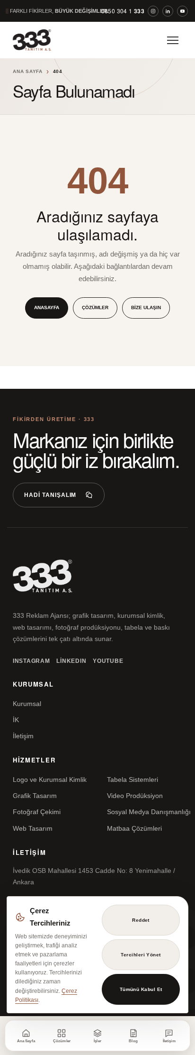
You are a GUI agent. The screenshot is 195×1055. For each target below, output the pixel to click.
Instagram (31, 661)
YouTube (108, 661)
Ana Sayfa (28, 71)
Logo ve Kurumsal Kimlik (50, 779)
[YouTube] (182, 11)
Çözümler (95, 307)
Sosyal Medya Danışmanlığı (149, 812)
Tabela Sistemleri (132, 779)
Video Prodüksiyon (135, 795)
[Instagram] (153, 11)
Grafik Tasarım (35, 795)
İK (16, 720)
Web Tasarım (33, 828)
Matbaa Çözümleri (134, 828)
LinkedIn (71, 661)
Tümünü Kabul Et (141, 989)
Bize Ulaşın (146, 307)
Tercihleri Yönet (140, 954)
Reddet (141, 920)
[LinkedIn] (167, 11)
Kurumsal (27, 703)
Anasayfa (46, 307)
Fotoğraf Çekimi (37, 812)
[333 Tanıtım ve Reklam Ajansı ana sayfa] (40, 40)
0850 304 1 (122, 11)
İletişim (23, 736)
